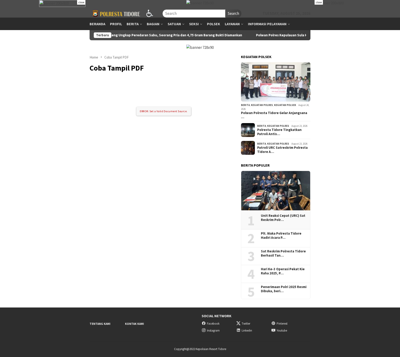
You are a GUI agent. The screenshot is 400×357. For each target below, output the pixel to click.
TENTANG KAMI (100, 324)
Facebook (213, 324)
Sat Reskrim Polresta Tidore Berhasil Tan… (283, 253)
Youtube (282, 330)
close (81, 2)
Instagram (213, 330)
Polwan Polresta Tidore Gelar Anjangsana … (274, 115)
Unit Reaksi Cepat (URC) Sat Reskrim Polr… (283, 218)
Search (233, 13)
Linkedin (247, 330)
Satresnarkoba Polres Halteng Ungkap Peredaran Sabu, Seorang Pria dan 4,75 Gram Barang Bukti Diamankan (139, 35)
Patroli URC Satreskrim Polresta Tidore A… (282, 150)
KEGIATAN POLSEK (285, 105)
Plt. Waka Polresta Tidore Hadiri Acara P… (281, 235)
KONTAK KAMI (134, 324)
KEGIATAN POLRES (262, 105)
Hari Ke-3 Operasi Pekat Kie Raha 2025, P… (283, 271)
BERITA (245, 105)
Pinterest (282, 324)
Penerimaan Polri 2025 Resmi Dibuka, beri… (283, 289)
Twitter (246, 324)
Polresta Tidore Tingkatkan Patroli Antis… (279, 132)
